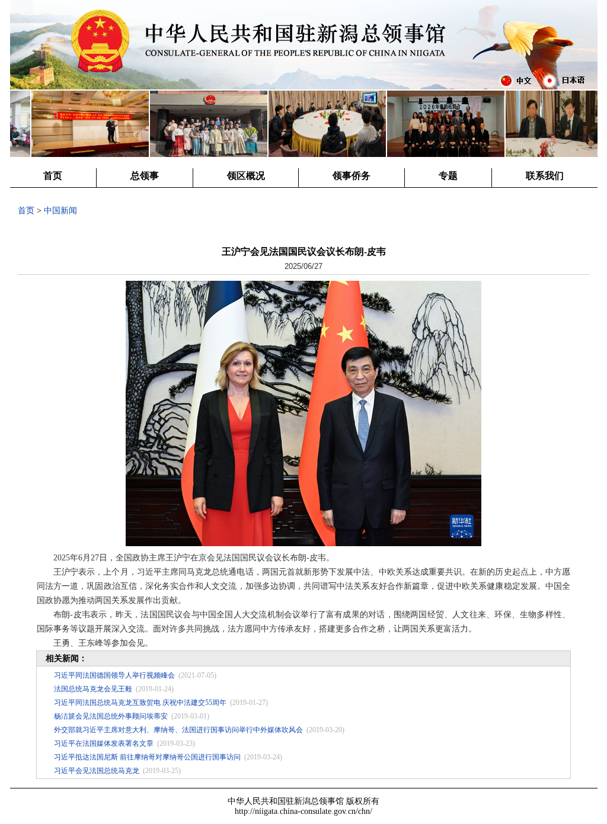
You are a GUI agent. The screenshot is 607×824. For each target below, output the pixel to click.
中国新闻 (60, 210)
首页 (52, 176)
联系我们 (545, 176)
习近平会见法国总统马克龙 (96, 771)
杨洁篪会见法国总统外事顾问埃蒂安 (111, 716)
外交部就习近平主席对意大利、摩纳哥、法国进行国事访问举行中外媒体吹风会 (178, 730)
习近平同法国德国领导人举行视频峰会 (114, 675)
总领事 (144, 176)
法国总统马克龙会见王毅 (93, 689)
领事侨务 (351, 176)
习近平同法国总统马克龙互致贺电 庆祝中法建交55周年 (140, 702)
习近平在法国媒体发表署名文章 (104, 743)
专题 (448, 176)
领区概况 (246, 176)
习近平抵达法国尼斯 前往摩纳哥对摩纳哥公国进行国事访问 (147, 757)
